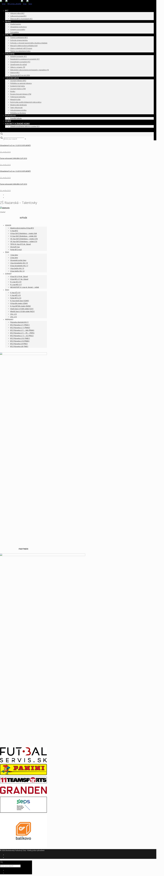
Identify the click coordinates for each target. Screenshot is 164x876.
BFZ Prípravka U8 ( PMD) (19, 346)
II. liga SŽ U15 (15, 293)
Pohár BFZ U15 (15, 298)
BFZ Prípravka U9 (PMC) (19, 344)
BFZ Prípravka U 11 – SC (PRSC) (22, 336)
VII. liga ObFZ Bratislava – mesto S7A (24, 239)
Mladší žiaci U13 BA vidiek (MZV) (22, 311)
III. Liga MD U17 (16, 285)
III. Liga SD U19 (15, 282)
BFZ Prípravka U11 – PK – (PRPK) (22, 333)
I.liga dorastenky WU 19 (19, 263)
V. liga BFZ (14, 231)
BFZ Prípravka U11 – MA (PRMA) (22, 330)
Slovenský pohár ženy (18, 260)
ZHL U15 (13, 317)
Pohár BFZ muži (16, 250)
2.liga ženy (14, 258)
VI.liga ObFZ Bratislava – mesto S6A (23, 233)
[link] (25, 139)
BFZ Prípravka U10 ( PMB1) (20, 338)
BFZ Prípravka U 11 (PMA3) (20, 328)
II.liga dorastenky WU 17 (19, 266)
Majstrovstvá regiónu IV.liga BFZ (22, 228)
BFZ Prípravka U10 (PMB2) (19, 341)
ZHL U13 (13, 314)
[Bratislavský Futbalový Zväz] (16, 4)
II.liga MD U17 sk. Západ (19, 279)
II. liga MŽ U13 (15, 295)
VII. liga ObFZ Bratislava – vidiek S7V (23, 241)
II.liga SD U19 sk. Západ (19, 276)
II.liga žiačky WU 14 (17, 271)
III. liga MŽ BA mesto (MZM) (20, 306)
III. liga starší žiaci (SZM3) (19, 301)
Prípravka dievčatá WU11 (19, 322)
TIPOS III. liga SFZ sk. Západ (20, 244)
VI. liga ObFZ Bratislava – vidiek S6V (23, 236)
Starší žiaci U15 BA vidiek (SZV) (21, 309)
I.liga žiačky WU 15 (17, 268)
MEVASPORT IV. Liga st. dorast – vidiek (24, 287)
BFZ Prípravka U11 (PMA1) (20, 325)
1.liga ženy (14, 255)
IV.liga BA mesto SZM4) (19, 303)
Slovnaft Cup (15, 247)
